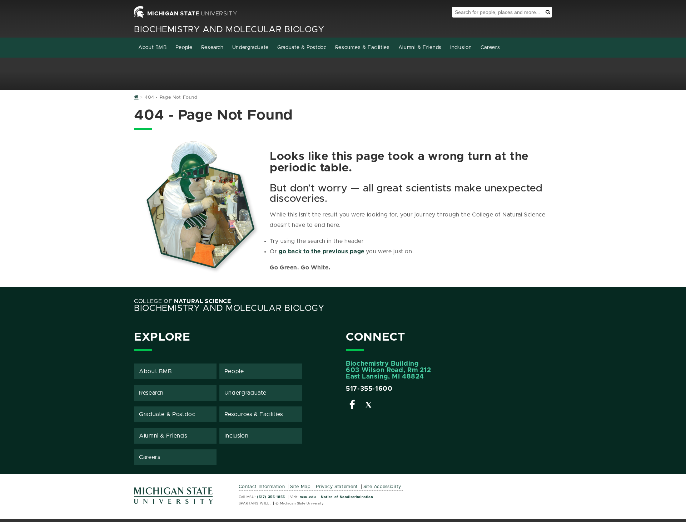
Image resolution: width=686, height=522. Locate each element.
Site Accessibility (382, 486)
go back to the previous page (321, 251)
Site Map (300, 486)
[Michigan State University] (173, 498)
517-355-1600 (369, 389)
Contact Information (262, 486)
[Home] (136, 97)
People (184, 47)
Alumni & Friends (420, 47)
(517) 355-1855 (271, 497)
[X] (368, 406)
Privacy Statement (337, 486)
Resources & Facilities (362, 47)
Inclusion (461, 47)
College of (182, 301)
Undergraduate (250, 47)
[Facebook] (352, 406)
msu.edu (308, 497)
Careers (490, 47)
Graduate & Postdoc (302, 47)
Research (212, 47)
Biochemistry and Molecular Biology (229, 29)
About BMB (152, 47)
